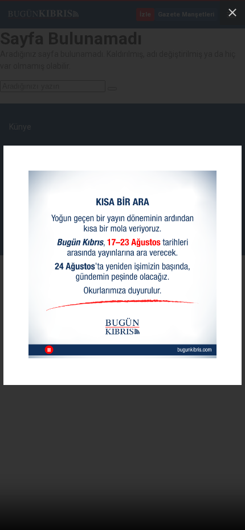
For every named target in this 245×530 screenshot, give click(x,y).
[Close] (232, 12)
